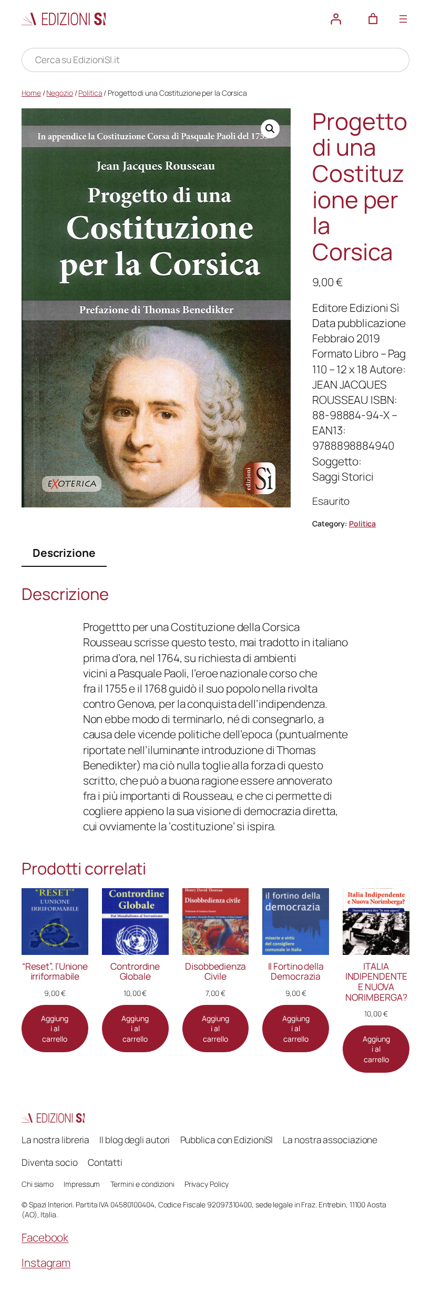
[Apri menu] (403, 19)
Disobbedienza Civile (215, 971)
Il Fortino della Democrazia (296, 971)
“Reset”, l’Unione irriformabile (55, 971)
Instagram (46, 1262)
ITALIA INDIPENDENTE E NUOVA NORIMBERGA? (376, 981)
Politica (90, 93)
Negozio (59, 93)
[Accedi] (336, 19)
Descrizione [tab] (64, 552)
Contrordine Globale (135, 971)
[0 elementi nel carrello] (373, 19)
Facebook (45, 1237)
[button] (270, 128)
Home (31, 93)
